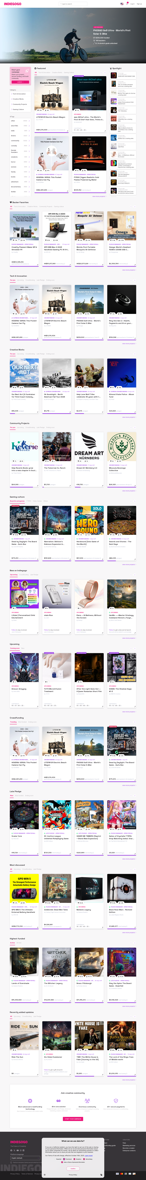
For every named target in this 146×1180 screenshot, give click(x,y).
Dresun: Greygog (19, 689)
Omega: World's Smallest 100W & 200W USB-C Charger (120, 249)
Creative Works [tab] (57, 72)
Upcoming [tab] (20, 280)
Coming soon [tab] (15, 648)
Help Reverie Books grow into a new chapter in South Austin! (24, 470)
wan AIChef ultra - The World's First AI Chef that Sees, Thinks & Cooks (88, 119)
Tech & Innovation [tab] (44, 72)
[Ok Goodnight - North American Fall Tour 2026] (56, 373)
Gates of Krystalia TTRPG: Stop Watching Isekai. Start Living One (121, 838)
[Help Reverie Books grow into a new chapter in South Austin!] (24, 446)
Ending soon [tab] (50, 280)
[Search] (61, 4)
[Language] (122, 4)
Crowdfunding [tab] (30, 280)
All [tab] (36, 72)
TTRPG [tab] (28, 501)
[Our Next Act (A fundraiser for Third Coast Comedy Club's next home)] (24, 373)
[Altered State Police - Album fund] (121, 373)
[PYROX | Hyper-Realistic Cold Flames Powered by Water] (89, 153)
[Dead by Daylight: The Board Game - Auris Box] (24, 520)
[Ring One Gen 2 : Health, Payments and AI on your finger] (121, 299)
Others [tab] (46, 501)
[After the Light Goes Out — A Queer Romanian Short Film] (89, 667)
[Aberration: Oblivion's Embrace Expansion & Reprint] (56, 520)
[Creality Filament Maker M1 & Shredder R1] (24, 225)
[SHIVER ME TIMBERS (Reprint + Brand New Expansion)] (89, 814)
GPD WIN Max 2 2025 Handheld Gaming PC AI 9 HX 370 (56, 249)
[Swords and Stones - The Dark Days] (121, 520)
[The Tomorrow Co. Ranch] (56, 446)
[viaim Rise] (56, 594)
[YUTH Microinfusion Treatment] (56, 667)
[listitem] (20, 120)
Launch (19, 82)
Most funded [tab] (22, 722)
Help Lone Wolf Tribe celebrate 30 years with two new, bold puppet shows (89, 396)
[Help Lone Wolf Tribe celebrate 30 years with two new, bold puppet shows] (89, 373)
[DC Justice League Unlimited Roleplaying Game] (56, 814)
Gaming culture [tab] (59, 206)
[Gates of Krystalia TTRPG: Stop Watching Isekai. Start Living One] (121, 814)
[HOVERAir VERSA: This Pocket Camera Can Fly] (51, 153)
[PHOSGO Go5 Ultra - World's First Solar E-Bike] (89, 299)
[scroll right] (104, 72)
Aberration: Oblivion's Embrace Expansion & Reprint (53, 544)
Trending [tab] (13, 722)
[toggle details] (68, 132)
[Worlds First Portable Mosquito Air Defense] (89, 225)
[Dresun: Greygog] (24, 667)
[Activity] (127, 4)
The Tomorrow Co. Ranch (54, 468)
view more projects (98, 196)
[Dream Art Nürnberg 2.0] (89, 446)
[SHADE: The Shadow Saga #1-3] (121, 667)
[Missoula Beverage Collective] (121, 446)
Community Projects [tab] (45, 206)
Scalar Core (17, 836)
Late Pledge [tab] (41, 280)
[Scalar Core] (24, 814)
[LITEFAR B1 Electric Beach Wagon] (51, 93)
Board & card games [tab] (17, 501)
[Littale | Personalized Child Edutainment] (24, 594)
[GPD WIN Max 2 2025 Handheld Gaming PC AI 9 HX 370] (56, 225)
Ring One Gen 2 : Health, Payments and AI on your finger (120, 323)
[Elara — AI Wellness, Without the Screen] (89, 594)
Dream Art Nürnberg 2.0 (87, 468)
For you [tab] (12, 280)
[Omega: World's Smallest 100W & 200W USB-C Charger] (121, 225)
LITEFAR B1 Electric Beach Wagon (50, 117)
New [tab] (22, 648)
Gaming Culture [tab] (69, 72)
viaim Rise (48, 615)
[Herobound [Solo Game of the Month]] (89, 520)
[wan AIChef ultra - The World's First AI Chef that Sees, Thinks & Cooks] (89, 93)
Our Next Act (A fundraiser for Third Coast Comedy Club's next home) (23, 396)
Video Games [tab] (37, 501)
